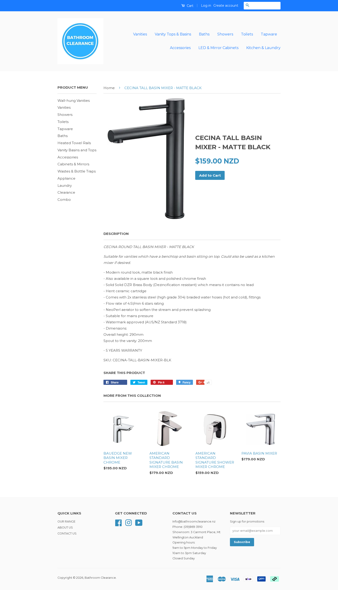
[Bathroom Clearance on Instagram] (128, 522)
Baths (204, 34)
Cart (189, 6)
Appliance (66, 178)
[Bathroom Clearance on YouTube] (139, 522)
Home (109, 88)
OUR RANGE (66, 521)
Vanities (140, 34)
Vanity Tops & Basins (173, 34)
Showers (225, 34)
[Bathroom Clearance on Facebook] (118, 522)
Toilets (247, 34)
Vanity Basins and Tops (76, 150)
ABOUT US (65, 527)
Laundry (64, 185)
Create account (225, 5)
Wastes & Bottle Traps (76, 171)
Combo (64, 199)
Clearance (66, 192)
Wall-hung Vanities (73, 100)
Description (116, 233)
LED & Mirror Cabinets (218, 48)
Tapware (269, 34)
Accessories (180, 48)
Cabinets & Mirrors (73, 164)
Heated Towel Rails (74, 143)
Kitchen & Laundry (263, 48)
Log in (206, 5)
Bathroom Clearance (100, 577)
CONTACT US (67, 533)
